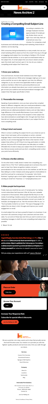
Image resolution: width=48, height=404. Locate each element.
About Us (24, 370)
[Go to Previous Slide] (44, 255)
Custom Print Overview (24, 355)
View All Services (24, 362)
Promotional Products (24, 357)
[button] (3, 7)
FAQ (46, 1)
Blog (24, 377)
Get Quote (41, 1)
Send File (31, 1)
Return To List (7, 225)
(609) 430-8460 (5, 1)
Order (36, 1)
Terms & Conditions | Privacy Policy (24, 399)
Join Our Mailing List (9, 322)
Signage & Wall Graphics (24, 360)
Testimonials (24, 375)
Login (26, 1)
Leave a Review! (35, 253)
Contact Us (24, 391)
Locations (24, 373)
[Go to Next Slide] (46, 255)
